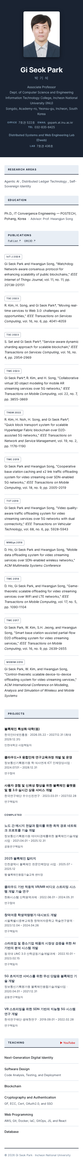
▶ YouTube (67, 1042)
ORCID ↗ (30, 241)
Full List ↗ (14, 241)
